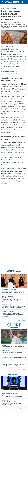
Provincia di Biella (7, 64)
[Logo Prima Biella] (14, 2)
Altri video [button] (22, 409)
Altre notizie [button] (21, 320)
